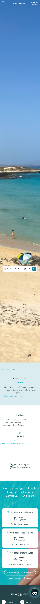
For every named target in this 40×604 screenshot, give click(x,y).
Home (7, 369)
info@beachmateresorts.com (13, 396)
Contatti (10, 602)
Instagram (29, 602)
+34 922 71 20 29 (8, 440)
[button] (34, 269)
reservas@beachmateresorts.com (15, 443)
